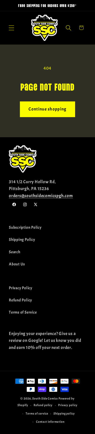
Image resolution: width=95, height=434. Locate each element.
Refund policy (43, 405)
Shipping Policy (22, 239)
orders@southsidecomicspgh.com (41, 195)
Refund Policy (20, 300)
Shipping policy (64, 413)
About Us (17, 264)
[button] (11, 27)
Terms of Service (23, 312)
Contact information (50, 422)
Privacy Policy (20, 288)
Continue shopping (47, 109)
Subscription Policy (25, 227)
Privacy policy (68, 405)
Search (14, 252)
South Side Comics (45, 398)
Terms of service (37, 413)
